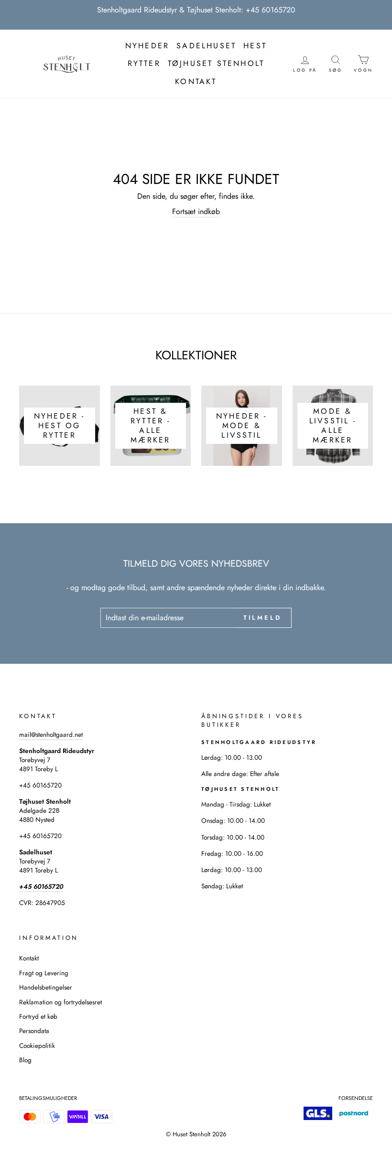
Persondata (34, 1030)
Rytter (144, 63)
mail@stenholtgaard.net (51, 734)
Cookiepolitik (37, 1045)
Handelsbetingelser (45, 987)
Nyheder (147, 45)
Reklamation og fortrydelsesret (60, 1002)
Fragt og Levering (43, 973)
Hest (255, 45)
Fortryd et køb (38, 1016)
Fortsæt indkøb (196, 211)
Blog (25, 1060)
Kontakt (196, 81)
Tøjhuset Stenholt (216, 63)
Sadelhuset (206, 45)
